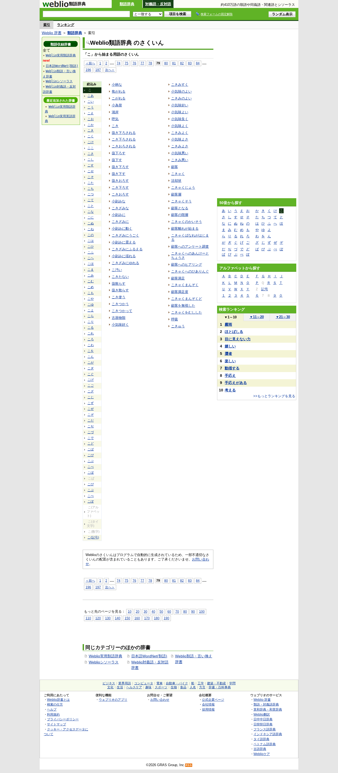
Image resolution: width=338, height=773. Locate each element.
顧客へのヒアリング (186, 264)
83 (190, 63)
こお (90, 119)
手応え (230, 375)
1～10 (230, 317)
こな (90, 212)
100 (202, 611)
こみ (90, 275)
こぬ (90, 223)
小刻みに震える (124, 242)
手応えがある (236, 383)
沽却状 (176, 181)
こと (90, 206)
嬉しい (230, 346)
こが (90, 362)
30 (145, 611)
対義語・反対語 (158, 4)
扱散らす (118, 284)
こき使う (118, 297)
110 (88, 618)
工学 (201, 683)
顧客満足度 (179, 292)
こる (90, 327)
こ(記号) (93, 537)
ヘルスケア (134, 687)
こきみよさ (179, 146)
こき (90, 130)
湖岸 (115, 112)
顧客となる (179, 208)
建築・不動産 (216, 683)
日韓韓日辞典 (263, 724)
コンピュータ (143, 683)
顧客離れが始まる (185, 228)
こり (90, 322)
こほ (90, 264)
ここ (90, 148)
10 (130, 611)
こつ (90, 194)
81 (174, 63)
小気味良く (179, 119)
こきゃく (178, 174)
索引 (46, 25)
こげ (90, 380)
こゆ (90, 304)
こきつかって (122, 311)
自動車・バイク (177, 683)
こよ (90, 310)
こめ (90, 287)
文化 (110, 687)
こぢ (90, 426)
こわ (90, 345)
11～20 (257, 317)
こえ (90, 113)
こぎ (90, 368)
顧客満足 (178, 278)
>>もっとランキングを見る (274, 396)
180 (156, 618)
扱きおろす (120, 181)
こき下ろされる (124, 139)
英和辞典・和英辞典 (267, 709)
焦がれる (118, 91)
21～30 (283, 317)
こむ (90, 281)
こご (90, 385)
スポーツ (161, 687)
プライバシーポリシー (63, 719)
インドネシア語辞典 (267, 734)
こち (90, 189)
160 (137, 618)
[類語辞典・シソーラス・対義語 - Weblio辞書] (55, 6)
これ (90, 333)
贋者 (228, 353)
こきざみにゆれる (125, 263)
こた (90, 183)
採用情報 (208, 709)
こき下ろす (120, 187)
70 (177, 611)
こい (90, 101)
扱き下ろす (120, 167)
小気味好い (179, 105)
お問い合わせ (159, 699)
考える (230, 390)
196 (88, 69)
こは (90, 241)
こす (90, 165)
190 (166, 618)
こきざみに (120, 222)
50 (161, 611)
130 (108, 618)
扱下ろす (118, 153)
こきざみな (120, 208)
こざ (90, 391)
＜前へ (90, 63)
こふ (90, 252)
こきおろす (120, 194)
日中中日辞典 (263, 719)
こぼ (90, 472)
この (90, 235)
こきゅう (178, 326)
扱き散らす (120, 290)
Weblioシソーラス (104, 662)
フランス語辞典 (264, 729)
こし (90, 159)
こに (90, 217)
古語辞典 (259, 749)
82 (182, 63)
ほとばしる (234, 331)
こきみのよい (181, 98)
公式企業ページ (213, 699)
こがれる (118, 98)
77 (142, 63)
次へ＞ (110, 69)
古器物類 (118, 318)
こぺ (90, 496)
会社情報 (208, 704)
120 (98, 618)
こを (90, 351)
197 (98, 69)
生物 (174, 687)
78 (150, 63)
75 (126, 63)
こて (90, 200)
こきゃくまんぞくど (186, 299)
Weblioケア (261, 754)
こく (90, 136)
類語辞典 (127, 4)
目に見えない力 (238, 339)
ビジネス (108, 683)
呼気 (115, 119)
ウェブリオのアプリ (113, 699)
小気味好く (120, 325)
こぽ (90, 501)
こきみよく (179, 133)
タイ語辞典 (261, 739)
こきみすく (179, 85)
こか (90, 125)
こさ (90, 154)
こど (90, 443)
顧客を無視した (183, 306)
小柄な (117, 85)
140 (117, 618)
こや (90, 299)
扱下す (117, 160)
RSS (189, 765)
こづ (90, 432)
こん (90, 357)
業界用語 (124, 683)
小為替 (117, 105)
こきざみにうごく (125, 235)
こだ (90, 420)
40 (153, 611)
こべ (90, 467)
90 (193, 611)
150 (127, 618)
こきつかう (120, 304)
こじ (90, 397)
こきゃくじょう (183, 187)
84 (198, 63)
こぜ (90, 409)
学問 (232, 683)
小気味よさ (179, 139)
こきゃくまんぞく (185, 285)
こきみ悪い (179, 160)
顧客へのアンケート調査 (190, 246)
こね (90, 229)
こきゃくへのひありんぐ (190, 271)
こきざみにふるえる (127, 249)
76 (134, 63)
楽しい (230, 361)
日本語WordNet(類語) (149, 656)
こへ (90, 258)
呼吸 (174, 319)
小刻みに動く (122, 228)
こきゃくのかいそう (186, 222)
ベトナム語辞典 (264, 744)
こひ (90, 246)
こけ (90, 142)
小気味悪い (179, 153)
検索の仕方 (55, 704)
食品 (183, 687)
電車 (159, 683)
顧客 (174, 167)
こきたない (120, 277)
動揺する (232, 368)
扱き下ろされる (124, 133)
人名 (193, 687)
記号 (264, 289)
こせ (90, 171)
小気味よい (179, 112)
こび (90, 455)
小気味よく (179, 126)
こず (90, 403)
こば (90, 449)
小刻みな (118, 201)
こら (90, 316)
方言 (202, 687)
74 (118, 63)
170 (147, 618)
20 (137, 611)
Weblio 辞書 (52, 33)
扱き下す (118, 174)
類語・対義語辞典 (266, 704)
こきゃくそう (181, 201)
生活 (120, 687)
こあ (90, 96)
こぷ (90, 490)
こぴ (90, 484)
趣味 (148, 687)
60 (169, 611)
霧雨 (228, 324)
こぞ (90, 415)
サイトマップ (56, 724)
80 (166, 63)
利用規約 (53, 714)
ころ (90, 339)
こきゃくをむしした (186, 312)
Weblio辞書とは (58, 699)
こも (90, 293)
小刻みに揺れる (124, 256)
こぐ (90, 374)
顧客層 (176, 194)
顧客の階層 (179, 215)
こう (90, 107)
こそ (90, 177)
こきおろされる (124, 146)
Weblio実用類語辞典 (105, 656)
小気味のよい (181, 91)
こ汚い (117, 270)
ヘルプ (52, 709)
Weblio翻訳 (261, 714)
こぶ (90, 461)
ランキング (65, 25)
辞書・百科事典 (220, 687)
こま (90, 270)
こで (90, 438)
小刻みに (118, 215)
